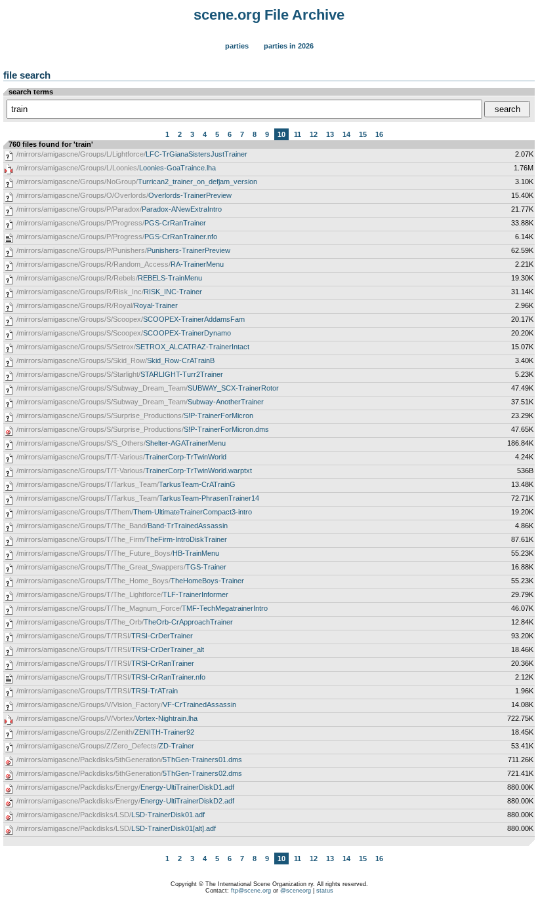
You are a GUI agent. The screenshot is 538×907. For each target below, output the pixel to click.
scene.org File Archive (269, 15)
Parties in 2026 (289, 46)
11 (297, 134)
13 (330, 134)
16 (379, 134)
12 (314, 134)
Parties (237, 46)
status (324, 890)
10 (281, 134)
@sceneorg (295, 890)
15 (363, 134)
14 (346, 134)
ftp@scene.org (251, 890)
